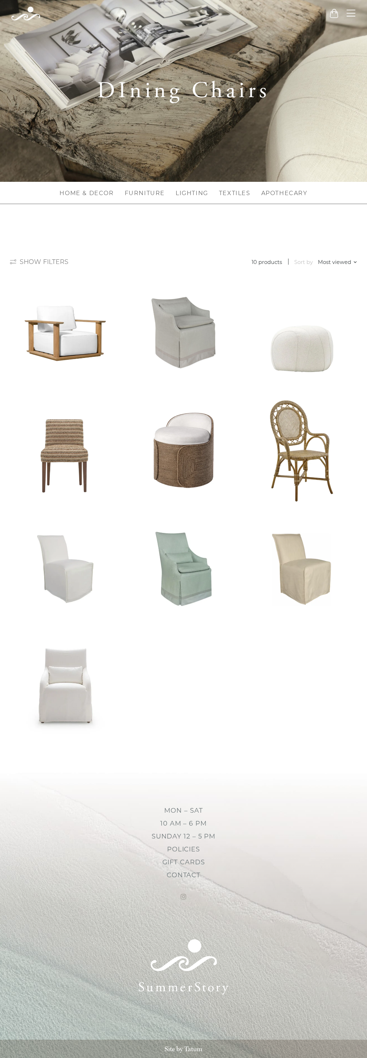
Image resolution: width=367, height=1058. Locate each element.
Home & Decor (86, 193)
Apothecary (284, 193)
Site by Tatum (183, 1049)
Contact (183, 875)
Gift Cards (183, 862)
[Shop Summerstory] (25, 13)
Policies (183, 849)
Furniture (145, 193)
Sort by (303, 262)
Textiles (235, 193)
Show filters (44, 261)
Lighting (192, 193)
